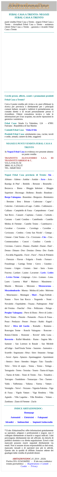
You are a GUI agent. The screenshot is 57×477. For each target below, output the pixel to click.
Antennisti (15, 417)
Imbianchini (23, 422)
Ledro (50, 272)
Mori (34, 295)
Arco (43, 179)
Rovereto (9, 339)
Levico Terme (12, 277)
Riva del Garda (21, 326)
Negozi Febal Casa (16, 152)
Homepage (29, 412)
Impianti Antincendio (43, 422)
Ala (49, 175)
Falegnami (43, 417)
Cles (44, 237)
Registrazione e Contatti (37, 464)
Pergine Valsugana (13, 312)
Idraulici (9, 422)
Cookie (24, 466)
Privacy (34, 466)
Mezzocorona (45, 286)
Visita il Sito (31, 130)
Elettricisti (29, 417)
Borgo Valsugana (13, 197)
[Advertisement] (28, 62)
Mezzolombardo (12, 290)
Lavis (43, 272)
